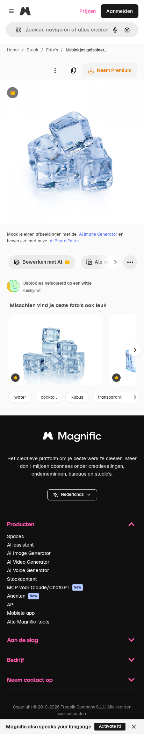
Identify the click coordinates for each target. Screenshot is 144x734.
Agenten (22, 596)
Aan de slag (22, 639)
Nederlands (72, 494)
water (20, 397)
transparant (110, 397)
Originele (46, 93)
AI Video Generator (28, 562)
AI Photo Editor (64, 241)
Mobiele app (21, 613)
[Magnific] (72, 437)
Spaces (15, 536)
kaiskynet (31, 290)
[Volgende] (115, 262)
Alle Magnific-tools (28, 622)
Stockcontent (22, 579)
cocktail (49, 397)
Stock (32, 50)
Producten (20, 524)
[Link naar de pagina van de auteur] (13, 287)
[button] (72, 494)
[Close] (134, 726)
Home (13, 50)
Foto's (52, 50)
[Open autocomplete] (15, 30)
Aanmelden (119, 11)
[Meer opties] (55, 70)
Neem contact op (30, 679)
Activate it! (110, 726)
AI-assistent (20, 545)
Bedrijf (15, 659)
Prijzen (87, 11)
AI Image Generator (98, 234)
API (11, 604)
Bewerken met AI (38, 264)
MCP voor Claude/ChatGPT (44, 587)
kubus (77, 397)
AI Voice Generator (28, 570)
